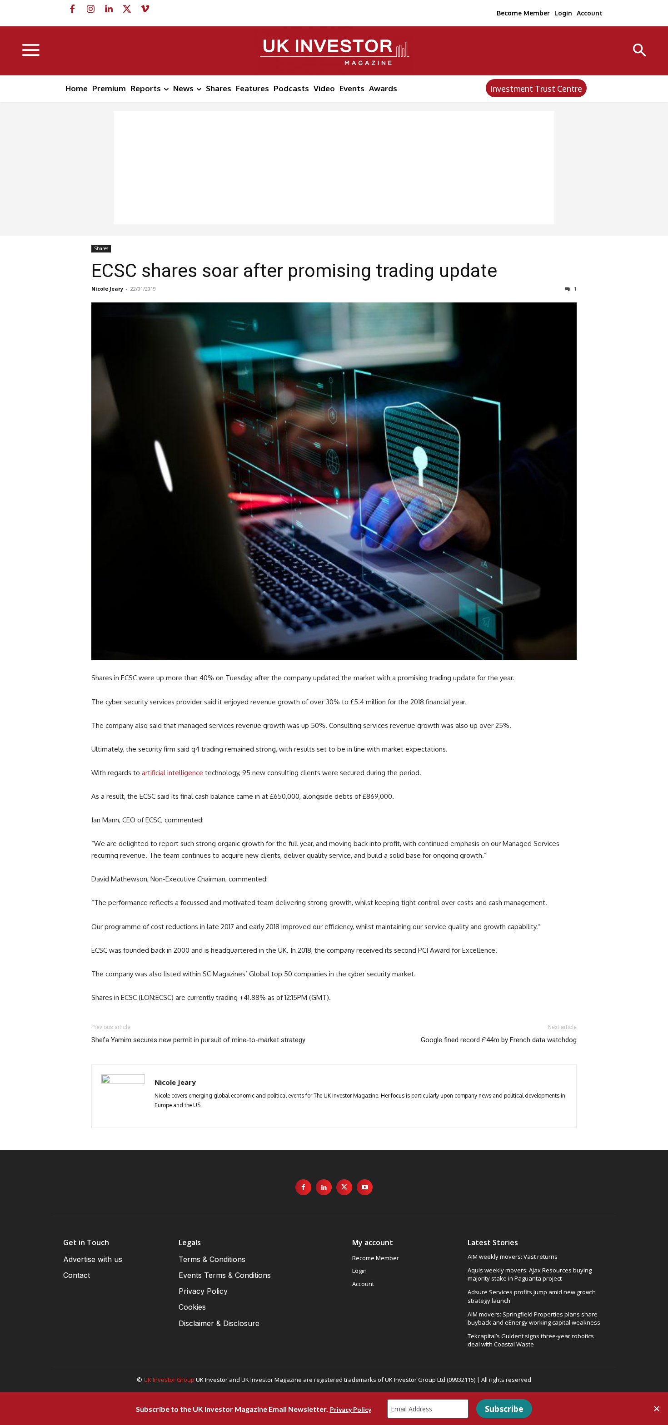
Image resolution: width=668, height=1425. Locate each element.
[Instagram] (90, 9)
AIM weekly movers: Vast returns (513, 1256)
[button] (639, 51)
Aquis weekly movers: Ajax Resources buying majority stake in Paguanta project (530, 1274)
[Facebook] (72, 9)
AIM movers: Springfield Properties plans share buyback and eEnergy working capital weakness (534, 1318)
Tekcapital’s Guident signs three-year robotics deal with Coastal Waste (531, 1340)
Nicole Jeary (107, 288)
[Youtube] (365, 1187)
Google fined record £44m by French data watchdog (499, 1040)
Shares (101, 248)
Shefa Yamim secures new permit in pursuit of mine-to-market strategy (198, 1040)
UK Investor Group (169, 1380)
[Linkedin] (109, 9)
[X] (127, 9)
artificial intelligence (172, 772)
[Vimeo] (145, 9)
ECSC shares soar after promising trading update (294, 271)
